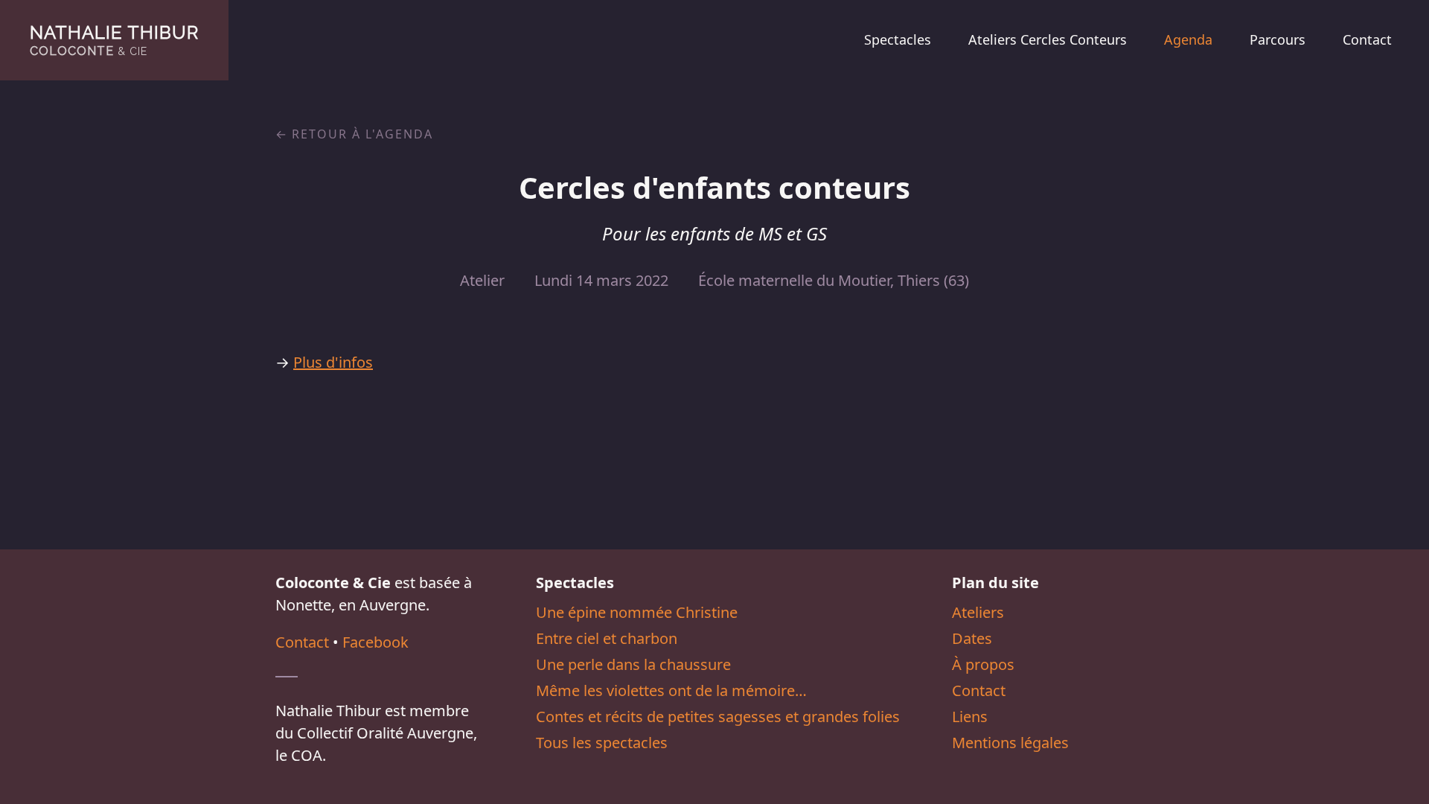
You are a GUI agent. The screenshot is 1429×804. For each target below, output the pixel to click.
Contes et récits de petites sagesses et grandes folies (718, 716)
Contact (1367, 39)
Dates (972, 638)
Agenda (1188, 39)
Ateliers (978, 612)
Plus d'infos (333, 362)
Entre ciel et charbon (606, 638)
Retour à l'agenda (362, 134)
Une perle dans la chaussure (633, 664)
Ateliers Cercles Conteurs (1047, 39)
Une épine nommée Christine (637, 612)
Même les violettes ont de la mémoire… (671, 690)
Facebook (375, 642)
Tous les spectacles (602, 743)
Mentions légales (1010, 743)
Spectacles (897, 39)
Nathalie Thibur (114, 40)
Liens (970, 716)
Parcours (1277, 39)
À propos (983, 664)
